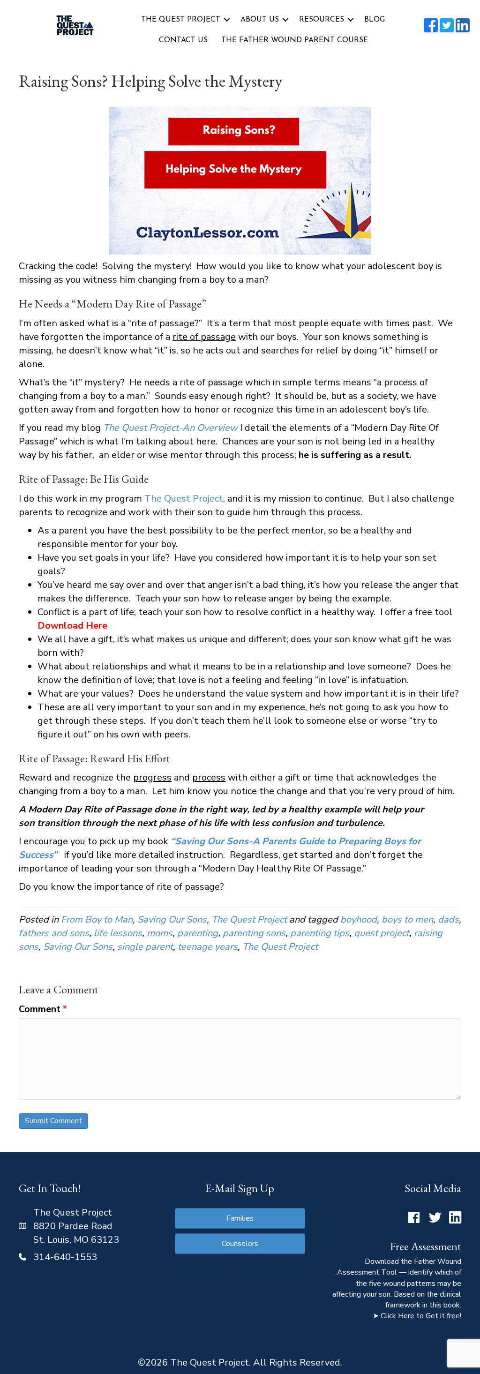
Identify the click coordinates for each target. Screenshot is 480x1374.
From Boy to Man (97, 919)
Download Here (72, 625)
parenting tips (319, 933)
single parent (145, 946)
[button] (226, 19)
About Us (259, 19)
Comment (43, 1009)
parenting (197, 933)
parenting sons (254, 933)
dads (448, 919)
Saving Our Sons (172, 919)
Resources (321, 19)
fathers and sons (54, 933)
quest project (381, 933)
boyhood (358, 919)
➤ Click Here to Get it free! (417, 1316)
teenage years (208, 946)
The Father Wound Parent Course (294, 40)
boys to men (407, 919)
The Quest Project (180, 19)
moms (159, 933)
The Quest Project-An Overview (170, 427)
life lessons (118, 933)
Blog (374, 19)
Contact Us (183, 40)
